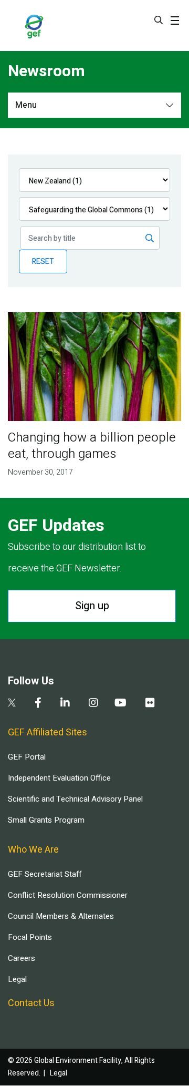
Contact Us (31, 1003)
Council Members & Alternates (61, 916)
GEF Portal (27, 757)
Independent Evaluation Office (59, 778)
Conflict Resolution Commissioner (68, 895)
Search (158, 20)
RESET (43, 261)
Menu (26, 105)
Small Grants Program (46, 820)
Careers (21, 958)
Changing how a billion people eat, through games (92, 445)
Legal (17, 979)
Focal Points (30, 937)
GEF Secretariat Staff (44, 874)
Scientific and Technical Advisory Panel (75, 799)
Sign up (92, 605)
